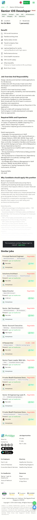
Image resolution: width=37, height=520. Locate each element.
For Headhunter (6, 473)
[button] (14, 261)
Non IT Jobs (22, 443)
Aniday (19, 502)
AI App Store (23, 481)
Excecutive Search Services (9, 467)
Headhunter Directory (25, 462)
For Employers (5, 459)
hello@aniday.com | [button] (12, 498)
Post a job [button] (4, 462)
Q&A (2, 483)
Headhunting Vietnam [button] (25, 467)
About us (3, 439)
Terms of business (6, 464)
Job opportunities (25, 435)
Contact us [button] (4, 442)
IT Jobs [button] (21, 441)
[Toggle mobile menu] (33, 2)
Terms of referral (6, 480)
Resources (22, 473)
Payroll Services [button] (24, 478)
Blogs (21, 476)
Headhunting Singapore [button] (26, 464)
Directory (22, 459)
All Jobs (21, 438)
